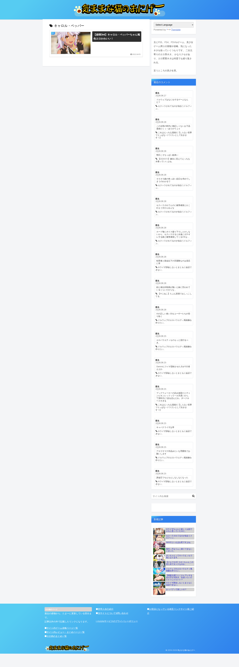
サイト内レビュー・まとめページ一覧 (66, 632)
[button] (193, 496)
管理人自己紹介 (106, 609)
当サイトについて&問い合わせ (113, 613)
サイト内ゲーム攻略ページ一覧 (62, 628)
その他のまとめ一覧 (57, 636)
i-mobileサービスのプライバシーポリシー (117, 621)
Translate (175, 29)
